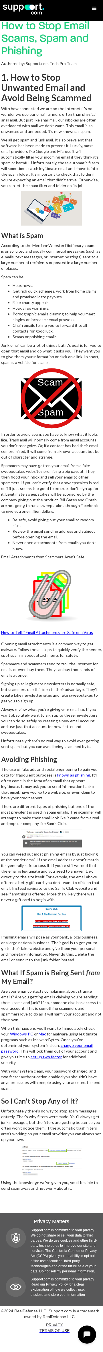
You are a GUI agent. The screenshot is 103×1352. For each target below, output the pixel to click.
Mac (42, 1033)
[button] (94, 8)
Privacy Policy (57, 1284)
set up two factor (46, 1056)
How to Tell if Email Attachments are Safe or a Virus (47, 632)
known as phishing (73, 775)
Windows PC (21, 1033)
